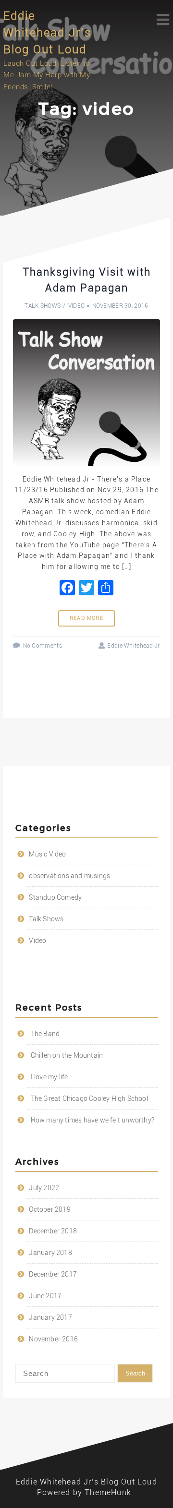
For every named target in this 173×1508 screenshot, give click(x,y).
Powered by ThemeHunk (84, 1492)
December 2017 (53, 1274)
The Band (45, 1034)
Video (76, 305)
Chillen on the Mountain (67, 1055)
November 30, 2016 (120, 305)
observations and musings (69, 876)
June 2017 (45, 1296)
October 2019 (49, 1209)
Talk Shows (43, 305)
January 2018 (50, 1252)
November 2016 (53, 1339)
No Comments (42, 645)
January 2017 (50, 1317)
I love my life (49, 1077)
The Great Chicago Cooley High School (89, 1098)
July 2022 (44, 1188)
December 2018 (53, 1231)
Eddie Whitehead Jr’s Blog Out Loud (47, 32)
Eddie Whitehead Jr (133, 645)
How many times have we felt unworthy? (92, 1120)
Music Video (47, 854)
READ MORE (86, 618)
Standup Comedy (55, 897)
